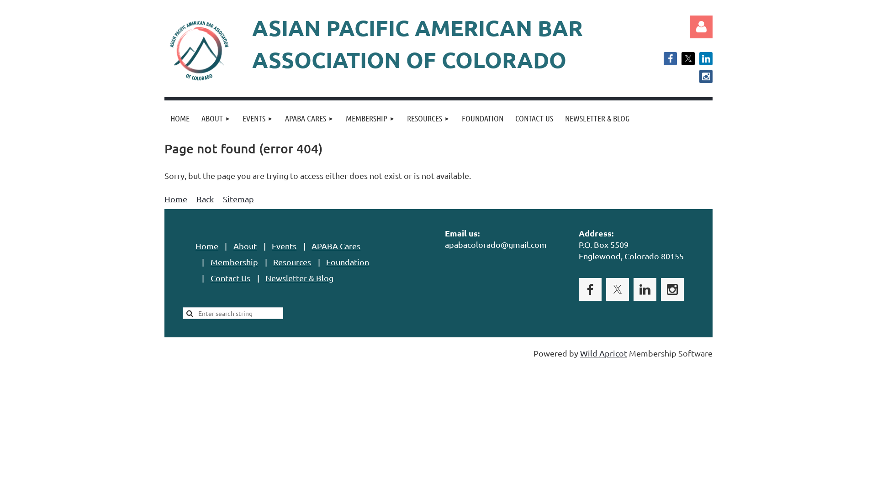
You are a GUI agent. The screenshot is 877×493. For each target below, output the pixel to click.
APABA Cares (336, 246)
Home (175, 199)
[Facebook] (670, 58)
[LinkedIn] (706, 58)
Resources (292, 262)
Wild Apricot (603, 353)
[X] (688, 58)
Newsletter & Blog (299, 278)
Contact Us (230, 278)
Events (284, 246)
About (245, 246)
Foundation (347, 262)
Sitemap (238, 199)
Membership (234, 262)
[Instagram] (706, 76)
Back (205, 199)
